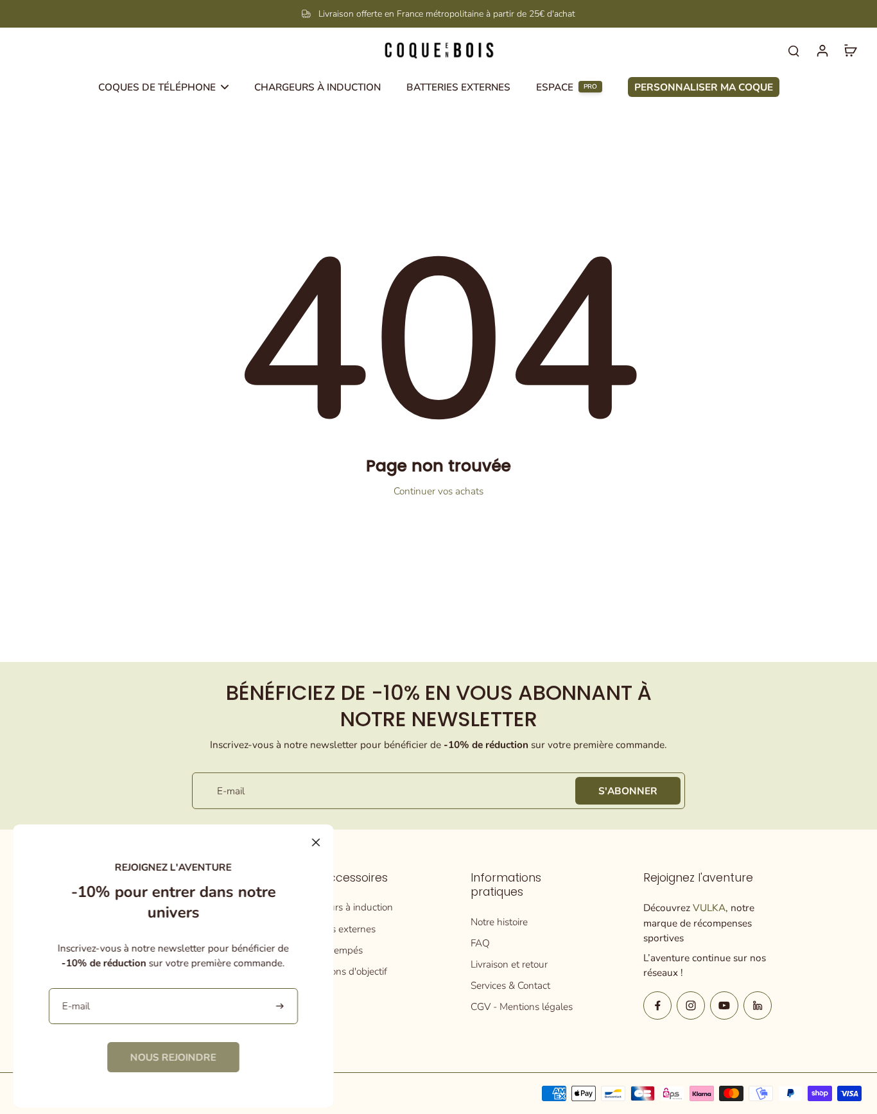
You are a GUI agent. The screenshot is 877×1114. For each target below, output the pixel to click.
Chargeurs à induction (345, 907)
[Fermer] (316, 842)
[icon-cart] (850, 50)
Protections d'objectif (342, 971)
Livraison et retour (509, 964)
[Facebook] (657, 1005)
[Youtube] (724, 1005)
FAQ (480, 943)
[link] (173, 1057)
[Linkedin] (757, 1005)
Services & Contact (510, 985)
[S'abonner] (281, 1006)
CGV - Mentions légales (522, 1006)
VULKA (709, 907)
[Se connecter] (822, 50)
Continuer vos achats (438, 491)
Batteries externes (337, 929)
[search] (793, 50)
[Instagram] (691, 1005)
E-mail (231, 790)
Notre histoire (499, 921)
